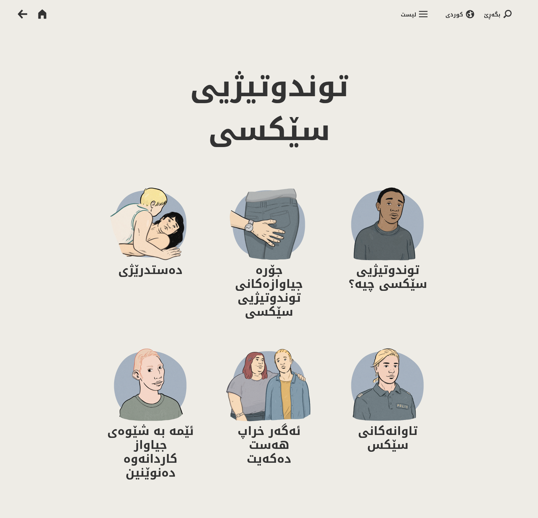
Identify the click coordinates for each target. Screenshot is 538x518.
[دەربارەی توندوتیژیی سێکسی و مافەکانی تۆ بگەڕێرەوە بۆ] (18, 14)
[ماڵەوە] (42, 14)
